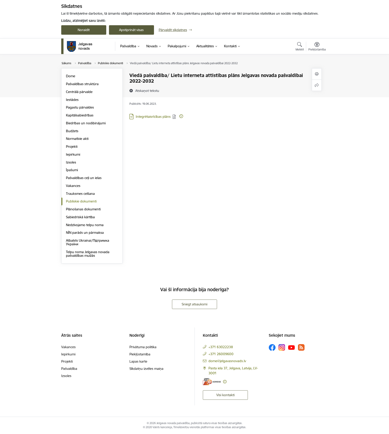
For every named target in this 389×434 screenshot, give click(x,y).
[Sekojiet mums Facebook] (272, 347)
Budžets (72, 131)
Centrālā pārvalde (79, 92)
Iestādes (72, 100)
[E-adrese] (212, 381)
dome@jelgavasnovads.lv (227, 361)
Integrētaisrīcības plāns (153, 116)
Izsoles (71, 162)
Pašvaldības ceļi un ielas (84, 178)
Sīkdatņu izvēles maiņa (146, 368)
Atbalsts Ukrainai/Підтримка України (87, 242)
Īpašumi (72, 170)
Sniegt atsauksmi (194, 304)
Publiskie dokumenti (81, 201)
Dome (70, 76)
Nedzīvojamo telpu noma (85, 225)
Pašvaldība (69, 368)
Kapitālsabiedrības (79, 115)
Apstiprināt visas (131, 30)
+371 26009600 (220, 354)
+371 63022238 (220, 347)
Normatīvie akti (77, 138)
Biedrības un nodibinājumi (86, 123)
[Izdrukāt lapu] (316, 74)
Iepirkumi (73, 154)
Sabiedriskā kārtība (80, 217)
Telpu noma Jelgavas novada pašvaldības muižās (87, 254)
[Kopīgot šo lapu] (316, 85)
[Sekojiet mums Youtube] (291, 347)
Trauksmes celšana (80, 193)
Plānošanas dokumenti (83, 209)
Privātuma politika (142, 347)
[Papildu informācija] (181, 116)
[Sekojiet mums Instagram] (281, 347)
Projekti (71, 146)
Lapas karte (138, 361)
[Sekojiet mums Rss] (301, 347)
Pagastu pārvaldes (80, 107)
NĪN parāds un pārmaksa (85, 232)
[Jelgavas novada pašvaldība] (82, 46)
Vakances (73, 186)
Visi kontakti (225, 395)
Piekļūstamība (139, 354)
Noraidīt (84, 30)
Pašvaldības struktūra (82, 84)
